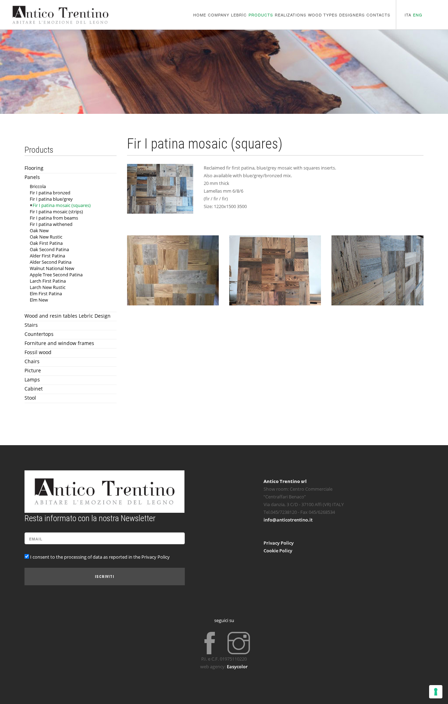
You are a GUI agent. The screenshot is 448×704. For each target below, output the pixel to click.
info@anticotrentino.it (288, 520)
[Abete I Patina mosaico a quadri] (160, 189)
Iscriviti (104, 576)
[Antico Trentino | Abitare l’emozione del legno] (60, 9)
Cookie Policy (278, 550)
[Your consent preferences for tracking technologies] (435, 691)
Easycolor (237, 666)
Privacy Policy (279, 543)
